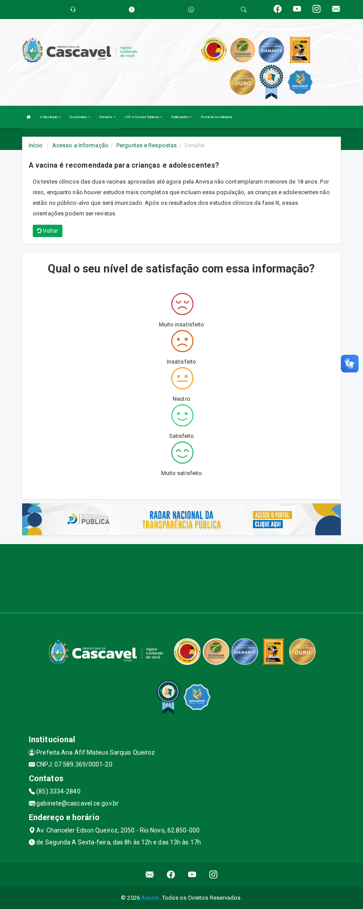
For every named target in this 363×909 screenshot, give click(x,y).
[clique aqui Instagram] (213, 874)
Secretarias (79, 117)
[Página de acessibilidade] (191, 9)
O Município (49, 117)
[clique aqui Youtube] (192, 874)
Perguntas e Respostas (146, 145)
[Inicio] (28, 117)
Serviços (106, 117)
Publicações (180, 117)
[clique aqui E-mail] (150, 874)
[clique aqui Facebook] (171, 874)
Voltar (50, 231)
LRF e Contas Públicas (142, 117)
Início (36, 145)
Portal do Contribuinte (216, 117)
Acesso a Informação (80, 145)
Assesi (150, 897)
